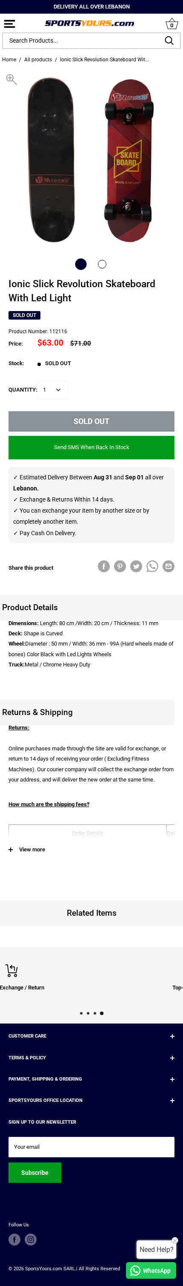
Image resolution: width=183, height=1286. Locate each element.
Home (9, 60)
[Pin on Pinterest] (120, 566)
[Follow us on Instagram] (31, 1240)
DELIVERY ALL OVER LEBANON (92, 6)
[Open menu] (9, 24)
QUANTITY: (23, 389)
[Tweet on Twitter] (136, 566)
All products (38, 60)
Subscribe (35, 1172)
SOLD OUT (91, 421)
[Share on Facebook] (104, 566)
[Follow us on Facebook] (14, 1240)
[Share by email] (168, 566)
